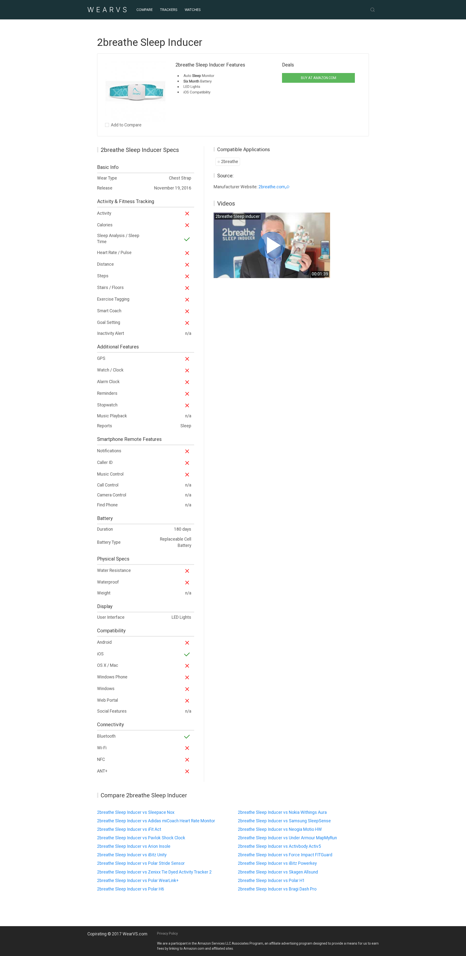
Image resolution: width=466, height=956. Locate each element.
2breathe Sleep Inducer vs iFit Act (129, 829)
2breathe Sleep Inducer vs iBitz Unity (131, 854)
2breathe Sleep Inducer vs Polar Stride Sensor (141, 863)
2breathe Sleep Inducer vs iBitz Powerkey (277, 863)
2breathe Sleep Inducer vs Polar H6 (130, 889)
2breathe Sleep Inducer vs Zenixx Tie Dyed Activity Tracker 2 (154, 872)
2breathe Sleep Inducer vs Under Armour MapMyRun (287, 837)
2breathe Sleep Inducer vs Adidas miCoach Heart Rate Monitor (156, 820)
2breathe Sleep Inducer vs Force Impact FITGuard (285, 854)
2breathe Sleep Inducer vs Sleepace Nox (136, 812)
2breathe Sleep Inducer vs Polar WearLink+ (138, 880)
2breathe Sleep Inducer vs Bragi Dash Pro (277, 889)
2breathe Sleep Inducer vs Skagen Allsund (278, 872)
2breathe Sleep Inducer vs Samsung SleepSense (284, 820)
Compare (144, 10)
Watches (193, 10)
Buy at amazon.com (318, 78)
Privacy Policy (167, 933)
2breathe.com (271, 186)
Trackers (168, 10)
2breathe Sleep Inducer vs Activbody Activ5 (279, 846)
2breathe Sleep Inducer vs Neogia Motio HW (280, 829)
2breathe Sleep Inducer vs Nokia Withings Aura (282, 812)
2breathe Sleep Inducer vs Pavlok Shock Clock (141, 837)
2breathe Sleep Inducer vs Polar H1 (271, 880)
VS (108, 9)
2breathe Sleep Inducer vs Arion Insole (133, 846)
